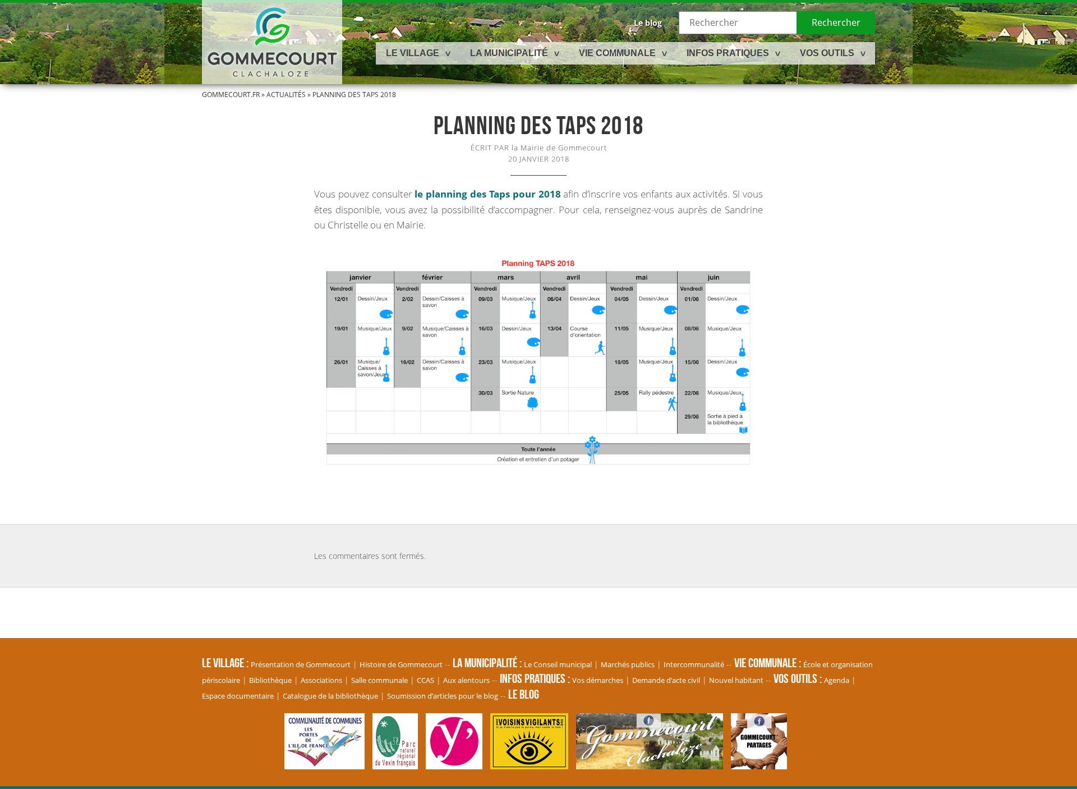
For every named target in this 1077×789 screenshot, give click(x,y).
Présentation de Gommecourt (301, 664)
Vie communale (617, 53)
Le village (412, 53)
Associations (321, 680)
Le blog (648, 22)
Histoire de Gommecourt (401, 664)
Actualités (286, 94)
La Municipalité (509, 53)
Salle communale (379, 680)
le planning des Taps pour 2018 (487, 193)
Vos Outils (827, 53)
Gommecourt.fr (231, 94)
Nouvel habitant (736, 680)
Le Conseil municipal (558, 664)
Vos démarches (597, 680)
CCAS (425, 680)
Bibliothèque (270, 680)
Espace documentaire (238, 696)
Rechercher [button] (836, 22)
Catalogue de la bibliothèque (330, 696)
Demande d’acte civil (666, 680)
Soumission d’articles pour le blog (442, 696)
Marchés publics (628, 664)
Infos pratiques (728, 53)
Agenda (836, 680)
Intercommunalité (694, 664)
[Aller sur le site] (327, 764)
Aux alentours (466, 680)
